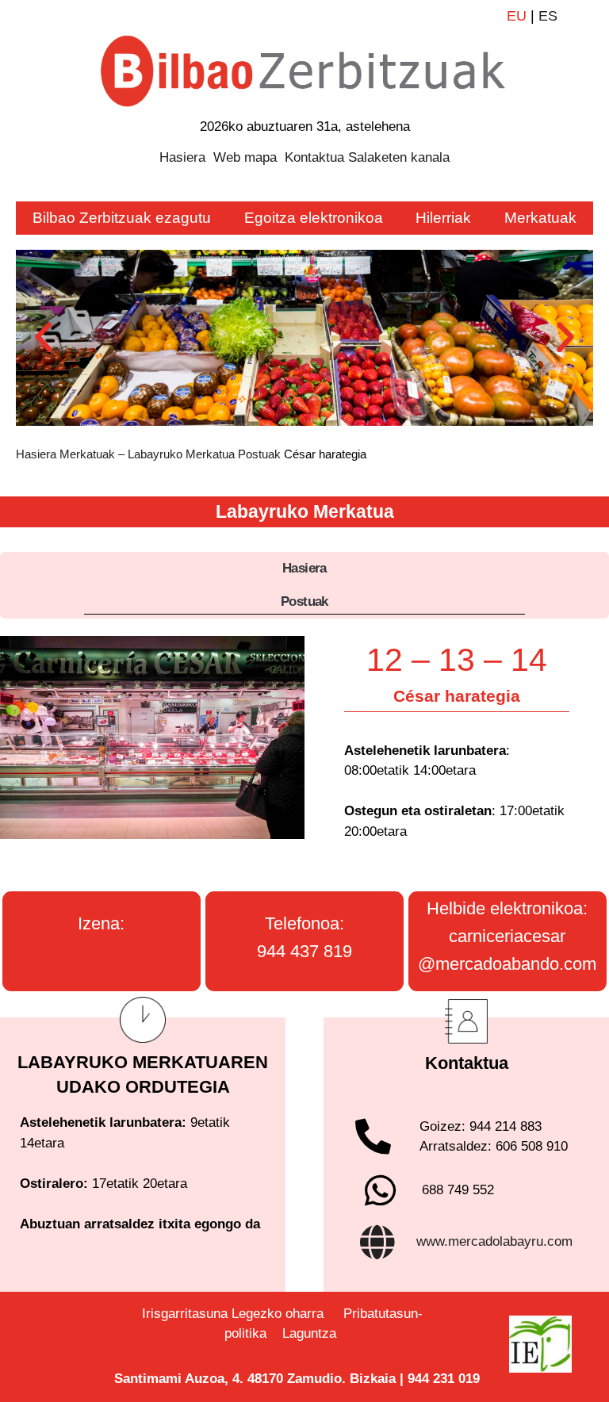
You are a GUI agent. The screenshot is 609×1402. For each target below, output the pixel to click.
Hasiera (182, 157)
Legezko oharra (278, 1313)
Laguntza (311, 1333)
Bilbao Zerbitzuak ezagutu (122, 217)
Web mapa (245, 157)
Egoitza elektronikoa (313, 217)
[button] (43, 338)
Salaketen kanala (399, 157)
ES (547, 16)
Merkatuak (540, 217)
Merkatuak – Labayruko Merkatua (147, 454)
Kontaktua (314, 157)
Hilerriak (443, 217)
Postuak (259, 454)
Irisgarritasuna (185, 1313)
